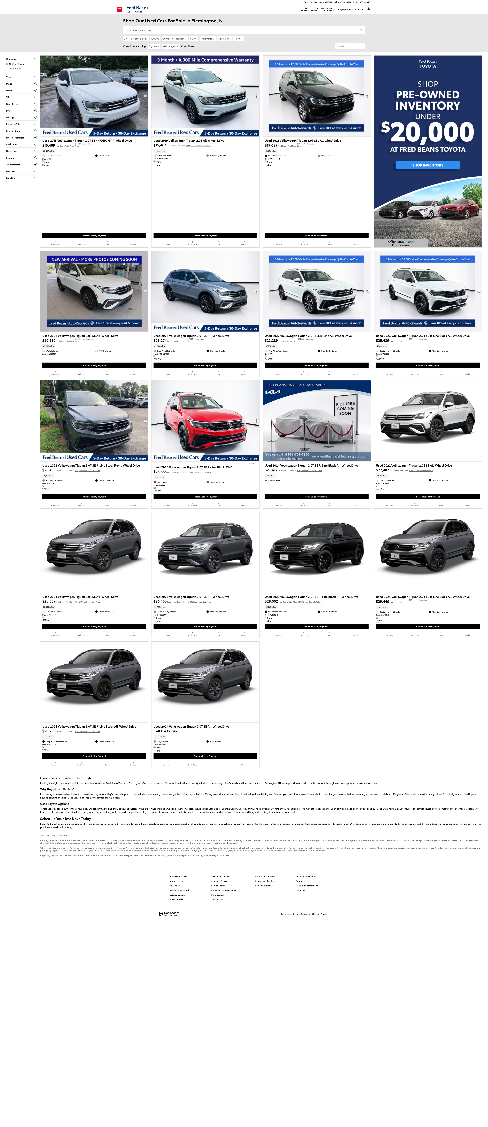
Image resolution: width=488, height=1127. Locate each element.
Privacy (324, 914)
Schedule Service (219, 880)
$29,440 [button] (401, 601)
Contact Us (301, 880)
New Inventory (176, 880)
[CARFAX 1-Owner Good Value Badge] (269, 358)
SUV (193, 38)
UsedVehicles (315, 9)
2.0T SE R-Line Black (135, 38)
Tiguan (153, 46)
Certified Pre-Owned (179, 890)
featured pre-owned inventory (228, 812)
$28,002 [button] (293, 601)
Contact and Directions (307, 885)
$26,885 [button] (182, 471)
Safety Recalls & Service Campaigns (296, 914)
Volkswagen (169, 46)
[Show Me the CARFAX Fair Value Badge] (47, 163)
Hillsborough (57, 812)
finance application (315, 823)
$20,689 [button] (67, 340)
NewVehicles (305, 9)
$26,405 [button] (182, 601)
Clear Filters (187, 46)
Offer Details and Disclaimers (401, 243)
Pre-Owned (174, 885)
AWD (155, 38)
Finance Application (264, 880)
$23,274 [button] (179, 340)
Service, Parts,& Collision (327, 9)
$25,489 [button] (401, 340)
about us (449, 823)
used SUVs (382, 808)
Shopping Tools (343, 9)
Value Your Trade (263, 885)
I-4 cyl (238, 38)
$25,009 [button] (71, 601)
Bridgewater (455, 794)
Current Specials (177, 899)
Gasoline (224, 38)
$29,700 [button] (71, 730)
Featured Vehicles (177, 894)
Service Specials (218, 885)
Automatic (207, 38)
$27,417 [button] (293, 469)
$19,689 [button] (290, 145)
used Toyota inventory (182, 808)
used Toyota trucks (147, 812)
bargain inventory (259, 812)
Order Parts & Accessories (223, 890)
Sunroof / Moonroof (174, 38)
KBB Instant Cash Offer (343, 823)
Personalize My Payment (94, 235)
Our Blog (300, 890)
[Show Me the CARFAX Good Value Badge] (158, 163)
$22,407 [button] (404, 469)
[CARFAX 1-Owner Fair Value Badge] (47, 488)
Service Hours (217, 899)
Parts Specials (218, 894)
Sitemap (315, 914)
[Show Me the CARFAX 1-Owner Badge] (158, 619)
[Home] (120, 9)
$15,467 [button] (182, 144)
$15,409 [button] (67, 145)
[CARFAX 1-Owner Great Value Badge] (158, 358)
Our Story (358, 9)
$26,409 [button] (71, 469)
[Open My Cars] (368, 9)
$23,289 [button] (290, 340)
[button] (94, 151)
